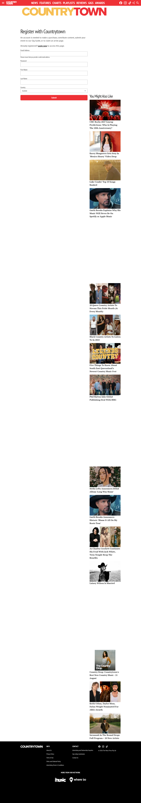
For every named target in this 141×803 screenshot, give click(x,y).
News (34, 2)
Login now (42, 46)
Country (22, 87)
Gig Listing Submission (78, 754)
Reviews (81, 2)
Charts (56, 2)
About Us (49, 750)
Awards (100, 2)
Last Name (23, 79)
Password (23, 61)
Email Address (25, 50)
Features (45, 2)
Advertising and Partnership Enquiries (82, 750)
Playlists (69, 2)
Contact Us (75, 757)
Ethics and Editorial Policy (53, 761)
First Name (23, 70)
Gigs (90, 2)
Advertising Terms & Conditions (55, 765)
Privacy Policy (50, 754)
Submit (54, 97)
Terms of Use (49, 757)
